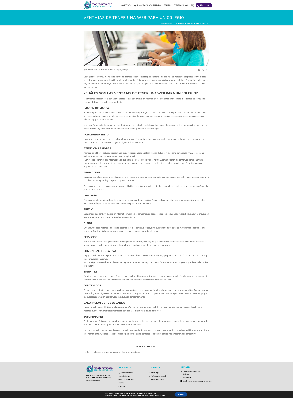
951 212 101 (205, 5)
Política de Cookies (157, 379)
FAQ (192, 5)
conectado (109, 352)
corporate (89, 70)
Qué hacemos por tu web (147, 5)
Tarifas (167, 5)
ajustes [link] (162, 395)
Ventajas (125, 70)
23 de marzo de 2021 (106, 70)
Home (163, 23)
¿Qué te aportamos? (126, 373)
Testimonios (181, 5)
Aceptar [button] (181, 394)
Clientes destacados (126, 379)
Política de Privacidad (158, 376)
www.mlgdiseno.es (93, 380)
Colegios (169, 23)
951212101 (187, 377)
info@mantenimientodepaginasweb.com (197, 381)
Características (124, 376)
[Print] (199, 69)
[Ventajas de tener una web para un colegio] (146, 48)
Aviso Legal (155, 373)
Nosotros (126, 5)
